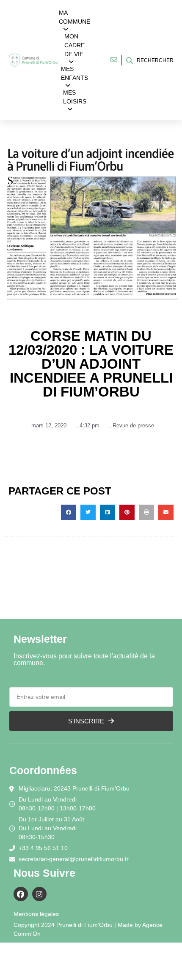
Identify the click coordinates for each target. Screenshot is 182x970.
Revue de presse (133, 425)
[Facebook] (21, 894)
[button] (68, 512)
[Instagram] (39, 894)
